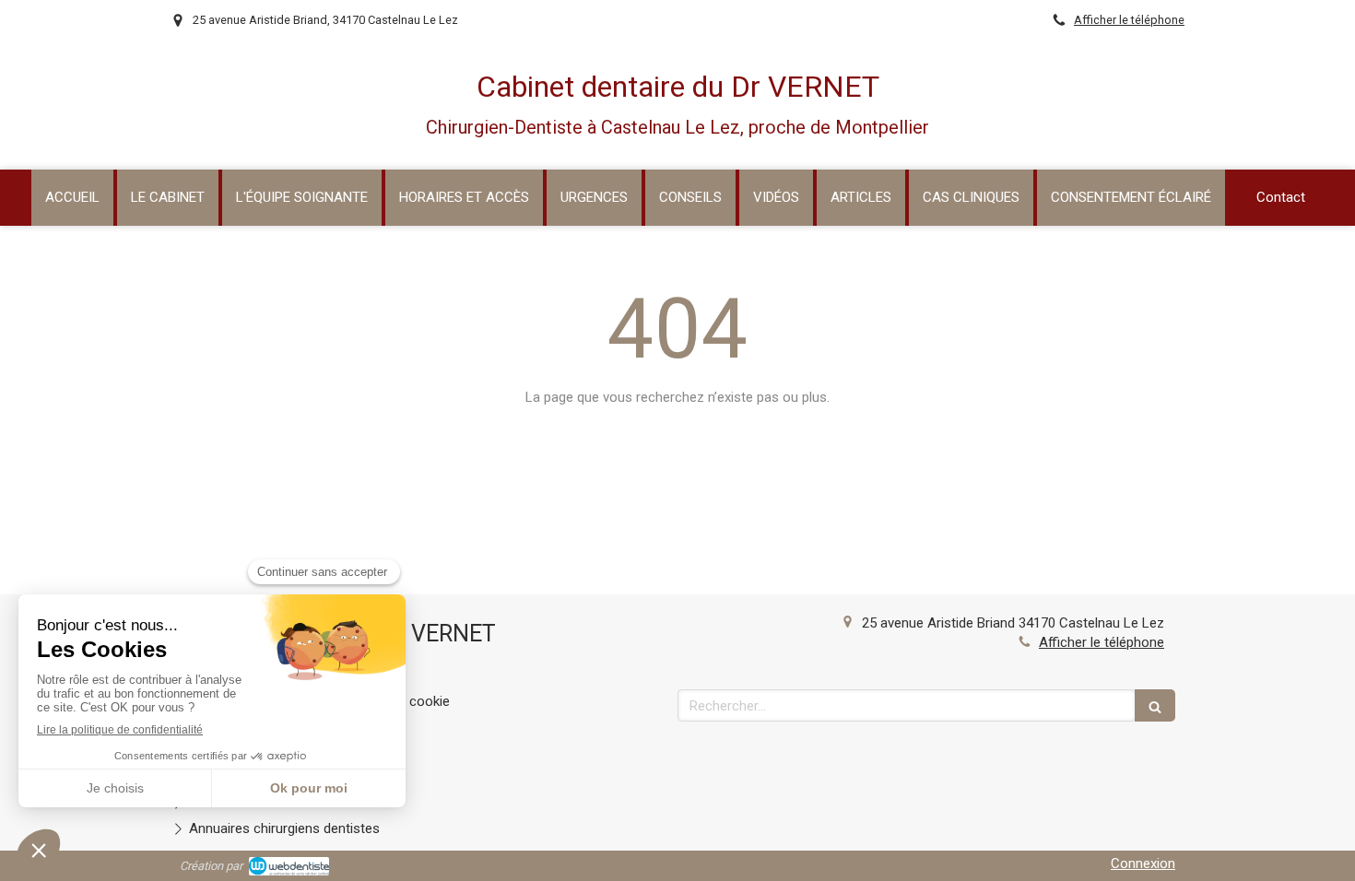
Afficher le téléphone (1129, 20)
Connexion (1143, 863)
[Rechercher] (1155, 705)
